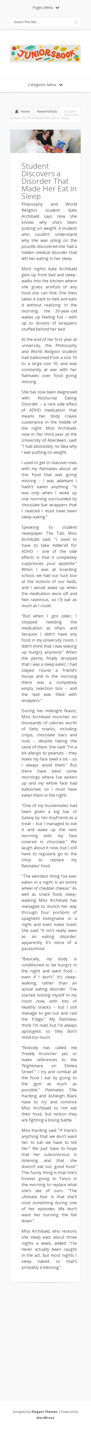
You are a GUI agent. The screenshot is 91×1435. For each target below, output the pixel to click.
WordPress (45, 1418)
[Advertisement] (45, 1335)
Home (25, 111)
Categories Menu (42, 84)
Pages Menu (43, 7)
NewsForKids (47, 111)
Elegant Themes (45, 1412)
